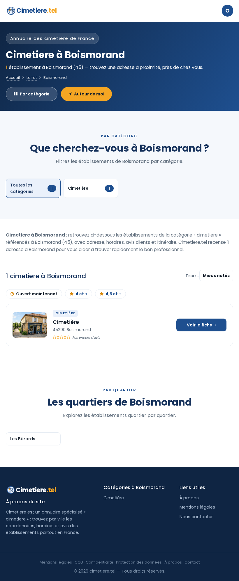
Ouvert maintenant (36, 294)
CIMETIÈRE (65, 313)
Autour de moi (89, 94)
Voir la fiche (199, 325)
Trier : (192, 275)
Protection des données (139, 562)
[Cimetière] (30, 325)
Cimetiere (36, 10)
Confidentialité (99, 562)
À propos (189, 498)
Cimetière (66, 322)
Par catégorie (35, 94)
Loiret (32, 77)
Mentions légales (197, 507)
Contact (192, 562)
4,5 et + (113, 294)
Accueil (13, 77)
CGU (79, 562)
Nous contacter (196, 517)
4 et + (81, 294)
